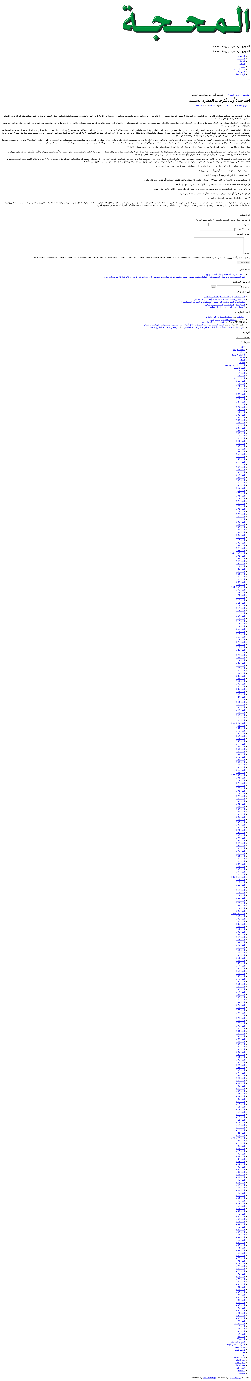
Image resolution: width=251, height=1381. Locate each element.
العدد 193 (240, 550)
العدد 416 (240, 1119)
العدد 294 (240, 837)
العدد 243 (240, 707)
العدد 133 (240, 417)
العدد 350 (240, 955)
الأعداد (242, 61)
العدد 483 (240, 1292)
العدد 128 (240, 404)
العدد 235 (240, 683)
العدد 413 (240, 1112)
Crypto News (239, 349)
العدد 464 (240, 1242)
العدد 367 (240, 999)
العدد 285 (240, 814)
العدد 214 (240, 616)
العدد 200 (240, 571)
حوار (243, 1354)
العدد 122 (240, 388)
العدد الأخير (240, 58)
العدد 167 (240, 482)
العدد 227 (240, 660)
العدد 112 (240, 381)
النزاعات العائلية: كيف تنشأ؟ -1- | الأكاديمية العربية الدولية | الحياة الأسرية (214, 327)
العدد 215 (240, 618)
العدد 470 (240, 1258)
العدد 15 (241, 448)
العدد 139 (240, 433)
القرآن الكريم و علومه (236, 1344)
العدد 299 (240, 851)
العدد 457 (240, 1224)
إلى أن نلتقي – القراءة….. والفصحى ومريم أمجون (225, 304)
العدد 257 (240, 743)
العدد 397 (240, 1072)
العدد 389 (240, 1052)
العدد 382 (240, 1033)
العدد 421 (240, 1133)
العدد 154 (240, 456)
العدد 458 (240, 1227)
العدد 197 (240, 558)
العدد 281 (240, 804)
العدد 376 (240, 1018)
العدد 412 (240, 1109)
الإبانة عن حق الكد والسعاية (213, 322)
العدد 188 (240, 535)
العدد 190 (240, 542)
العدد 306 (240, 869)
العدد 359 (240, 978)
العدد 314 (240, 887)
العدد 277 (240, 793)
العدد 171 (240, 495)
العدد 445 (240, 1193)
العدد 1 (242, 370)
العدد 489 (240, 1307)
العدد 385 (240, 1041)
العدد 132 (240, 414)
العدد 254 (240, 736)
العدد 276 (240, 790)
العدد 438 (240, 1174)
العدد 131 (240, 412)
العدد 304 (240, 864)
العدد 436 (240, 1169)
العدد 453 (240, 1213)
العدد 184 (240, 532)
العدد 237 (240, 689)
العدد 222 (240, 647)
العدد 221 (240, 644)
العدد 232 (240, 676)
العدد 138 (240, 430)
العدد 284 (240, 811)
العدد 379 (240, 1025)
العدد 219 (240, 636)
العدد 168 (240, 485)
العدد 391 (240, 1057)
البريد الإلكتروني (242, 229)
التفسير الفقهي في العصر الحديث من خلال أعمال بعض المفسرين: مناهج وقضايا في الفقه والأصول (184, 324)
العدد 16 (241, 464)
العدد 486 (240, 1300)
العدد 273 (240, 783)
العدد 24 (241, 696)
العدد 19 (241, 540)
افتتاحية (212, 105)
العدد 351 (240, 958)
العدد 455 (240, 1219)
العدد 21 (241, 595)
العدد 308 (240, 874)
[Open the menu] (249, 79)
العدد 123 (240, 391)
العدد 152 (240, 451)
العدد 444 (240, 1190)
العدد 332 (240, 916)
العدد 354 (240, 965)
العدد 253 (240, 733)
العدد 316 (240, 892)
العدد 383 (240, 1036)
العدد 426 (240, 1143)
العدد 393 (240, 1062)
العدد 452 (240, 1211)
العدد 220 (240, 642)
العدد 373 (240, 1010)
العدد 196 (240, 555)
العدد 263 (240, 759)
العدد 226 (240, 657)
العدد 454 (240, 1216)
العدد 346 (240, 947)
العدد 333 (240, 918)
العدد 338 (240, 931)
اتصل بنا (241, 71)
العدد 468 (240, 1253)
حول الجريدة (239, 69)
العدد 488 (240, 1305)
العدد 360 (240, 981)
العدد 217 (240, 626)
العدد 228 (240, 663)
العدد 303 (240, 861)
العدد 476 (240, 1274)
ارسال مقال (240, 74)
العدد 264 (240, 762)
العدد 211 (240, 602)
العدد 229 (240, 665)
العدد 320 (240, 903)
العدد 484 (240, 1294)
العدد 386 (240, 1044)
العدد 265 (240, 764)
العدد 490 (240, 1310)
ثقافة (243, 1352)
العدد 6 (242, 1326)
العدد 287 (240, 819)
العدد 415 (240, 1117)
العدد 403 (240, 1086)
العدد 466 (240, 1247)
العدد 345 (240, 945)
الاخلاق (242, 360)
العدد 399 (240, 1078)
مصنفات (241, 1373)
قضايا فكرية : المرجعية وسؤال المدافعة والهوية (224, 274)
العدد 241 (240, 702)
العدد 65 (241, 1336)
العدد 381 (240, 1031)
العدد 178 (240, 514)
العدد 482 (240, 1289)
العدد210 (241, 1339)
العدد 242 (240, 704)
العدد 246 (240, 715)
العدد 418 (240, 1125)
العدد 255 (240, 738)
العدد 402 (240, 1083)
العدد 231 (240, 673)
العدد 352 (240, 960)
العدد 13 (241, 409)
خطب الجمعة (239, 1357)
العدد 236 (240, 686)
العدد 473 (240, 1266)
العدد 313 (240, 884)
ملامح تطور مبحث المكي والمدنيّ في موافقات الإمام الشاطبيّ (219, 299)
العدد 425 (240, 1140)
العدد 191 (240, 545)
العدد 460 (240, 1232)
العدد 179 (240, 516)
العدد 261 (240, 754)
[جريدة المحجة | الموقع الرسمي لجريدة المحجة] (186, 41)
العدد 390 (240, 1054)
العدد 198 (240, 561)
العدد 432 (240, 1159)
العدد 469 (240, 1255)
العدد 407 (240, 1096)
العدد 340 (240, 937)
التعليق (247, 253)
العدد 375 (240, 1015)
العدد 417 (240, 1122)
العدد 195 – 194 (237, 553)
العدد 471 (240, 1260)
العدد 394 (240, 1065)
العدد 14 (241, 435)
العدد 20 (241, 569)
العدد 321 (240, 905)
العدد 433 (240, 1161)
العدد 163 (240, 472)
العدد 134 (240, 420)
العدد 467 (240, 1250)
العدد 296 (240, 843)
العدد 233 (240, 678)
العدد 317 (240, 895)
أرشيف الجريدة (238, 354)
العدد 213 (240, 610)
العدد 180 (240, 522)
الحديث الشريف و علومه (235, 365)
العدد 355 (240, 968)
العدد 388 (240, 1049)
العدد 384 (240, 1039)
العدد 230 (240, 670)
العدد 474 (240, 1268)
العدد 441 (240, 1182)
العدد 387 (240, 1046)
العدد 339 (240, 934)
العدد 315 (240, 890)
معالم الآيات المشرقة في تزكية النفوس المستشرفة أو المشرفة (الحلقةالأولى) (213, 302)
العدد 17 (241, 490)
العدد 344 (240, 942)
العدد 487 (240, 1302)
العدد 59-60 (239, 1323)
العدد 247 (240, 717)
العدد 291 (240, 830)
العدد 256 (240, 741)
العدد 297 (240, 845)
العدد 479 (240, 1281)
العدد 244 (240, 710)
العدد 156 (240, 459)
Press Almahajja (209, 1377)
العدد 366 (240, 997)
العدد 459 (240, 1229)
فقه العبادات (240, 1365)
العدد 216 (240, 623)
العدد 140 (240, 438)
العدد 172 (240, 498)
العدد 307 (240, 871)
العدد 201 (240, 574)
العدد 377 (240, 1020)
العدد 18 (241, 519)
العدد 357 (240, 973)
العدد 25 (241, 725)
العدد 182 (240, 527)
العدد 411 (240, 1106)
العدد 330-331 (238, 913)
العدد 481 (240, 1287)
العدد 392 (240, 1059)
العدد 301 (240, 856)
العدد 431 (240, 1156)
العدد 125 (240, 396)
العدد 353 (240, 963)
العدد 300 (240, 853)
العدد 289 (240, 824)
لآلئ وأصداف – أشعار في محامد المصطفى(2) (226, 307)
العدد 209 (240, 592)
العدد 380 (240, 1028)
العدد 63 (241, 1331)
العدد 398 (240, 1075)
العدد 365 (240, 994)
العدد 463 (240, 1240)
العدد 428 (240, 1148)
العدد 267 (240, 770)
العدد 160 (240, 467)
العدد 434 (240, 1164)
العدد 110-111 (238, 378)
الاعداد (238, 95)
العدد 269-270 (238, 775)
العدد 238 (240, 691)
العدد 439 (240, 1177)
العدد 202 (240, 576)
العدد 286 (240, 817)
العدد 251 (240, 728)
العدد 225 (240, 655)
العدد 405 (240, 1091)
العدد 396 (240, 1070)
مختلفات (241, 1370)
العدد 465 (240, 1245)
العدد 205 (240, 584)
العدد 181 (240, 524)
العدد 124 (240, 394)
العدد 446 (240, 1195)
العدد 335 (240, 924)
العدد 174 (229, 95)
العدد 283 (240, 809)
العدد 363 (240, 989)
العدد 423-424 (238, 1138)
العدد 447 (240, 1198)
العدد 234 (240, 681)
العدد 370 (240, 1005)
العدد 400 (240, 1080)
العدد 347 (240, 950)
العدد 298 (240, 848)
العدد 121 (240, 386)
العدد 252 (240, 730)
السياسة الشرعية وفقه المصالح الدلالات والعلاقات (224, 296)
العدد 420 (240, 1130)
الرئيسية (241, 56)
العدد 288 (240, 822)
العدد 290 (240, 827)
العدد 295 (240, 840)
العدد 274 (240, 785)
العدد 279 (240, 798)
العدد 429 (240, 1151)
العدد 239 (240, 694)
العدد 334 (240, 921)
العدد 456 (240, 1221)
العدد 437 (240, 1172)
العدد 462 (240, 1237)
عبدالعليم (241, 317)
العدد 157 (240, 461)
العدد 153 (240, 454)
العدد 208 (240, 589)
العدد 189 (240, 537)
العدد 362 (240, 986)
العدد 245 (240, 712)
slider (242, 352)
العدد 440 (240, 1180)
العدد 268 (240, 772)
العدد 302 (240, 858)
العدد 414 (240, 1114)
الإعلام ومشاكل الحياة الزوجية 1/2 (164, 327)
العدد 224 (240, 652)
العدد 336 (240, 926)
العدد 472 (240, 1263)
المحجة (199, 105)
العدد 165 (240, 477)
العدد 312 (240, 882)
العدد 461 (240, 1234)
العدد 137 (240, 428)
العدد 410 (240, 1104)
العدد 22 (241, 639)
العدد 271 (240, 777)
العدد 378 (240, 1023)
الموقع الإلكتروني (243, 234)
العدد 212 (240, 608)
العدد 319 (240, 900)
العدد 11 (241, 375)
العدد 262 (240, 757)
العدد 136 (240, 425)
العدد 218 (240, 631)
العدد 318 (240, 898)
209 (243, 347)
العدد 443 (240, 1187)
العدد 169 (240, 488)
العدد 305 (240, 866)
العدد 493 (240, 1318)
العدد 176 (240, 508)
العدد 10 (241, 373)
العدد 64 (241, 1334)
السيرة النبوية (239, 367)
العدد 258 (240, 746)
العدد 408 (240, 1099)
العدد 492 (240, 1315)
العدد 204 (240, 582)
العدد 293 (240, 835)
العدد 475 (240, 1271)
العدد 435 (240, 1166)
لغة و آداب (240, 1368)
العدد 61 (241, 1328)
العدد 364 (240, 992)
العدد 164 (240, 475)
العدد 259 (240, 749)
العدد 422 (240, 1135)
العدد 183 (240, 529)
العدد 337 (240, 929)
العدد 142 (240, 443)
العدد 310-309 (238, 877)
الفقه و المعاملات (237, 1341)
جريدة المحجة (235, 1377)
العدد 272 (240, 780)
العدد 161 (240, 469)
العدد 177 (240, 511)
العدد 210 (240, 597)
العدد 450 (240, 1206)
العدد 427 (240, 1146)
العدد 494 (240, 1321)
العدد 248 (240, 720)
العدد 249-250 (238, 723)
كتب (243, 66)
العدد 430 (240, 1153)
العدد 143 (240, 446)
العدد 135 (240, 422)
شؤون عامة (240, 1362)
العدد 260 (240, 751)
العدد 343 (240, 939)
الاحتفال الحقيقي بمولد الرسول (223, 319)
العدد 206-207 (238, 587)
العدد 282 (240, 806)
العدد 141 (240, 441)
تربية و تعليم (240, 1349)
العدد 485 (240, 1297)
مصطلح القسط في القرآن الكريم (219, 317)
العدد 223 (240, 649)
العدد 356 (240, 971)
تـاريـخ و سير (239, 1347)
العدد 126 (240, 399)
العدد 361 (240, 984)
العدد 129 (240, 407)
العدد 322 (240, 908)
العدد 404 (240, 1088)
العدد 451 (240, 1208)
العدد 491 (240, 1313)
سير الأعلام (240, 1360)
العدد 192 (240, 548)
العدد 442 (240, 1185)
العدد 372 (240, 1007)
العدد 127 (240, 401)
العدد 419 (240, 1127)
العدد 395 (240, 1067)
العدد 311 (240, 879)
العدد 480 (240, 1284)
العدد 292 (240, 832)
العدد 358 (240, 976)
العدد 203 (240, 579)
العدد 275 (240, 788)
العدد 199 (240, 563)
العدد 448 (240, 1200)
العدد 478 (240, 1279)
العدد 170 (240, 493)
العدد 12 (241, 383)
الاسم (247, 224)
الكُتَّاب (242, 64)
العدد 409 (240, 1101)
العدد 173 (240, 501)
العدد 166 (240, 480)
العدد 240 (240, 699)
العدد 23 (241, 668)
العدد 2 (242, 566)
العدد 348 (240, 952)
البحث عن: (245, 286)
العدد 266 (240, 767)
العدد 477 (240, 1276)
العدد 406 (240, 1093)
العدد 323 (240, 911)
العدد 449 (240, 1203)
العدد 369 (240, 1002)
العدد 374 (240, 1012)
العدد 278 (240, 796)
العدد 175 (240, 506)
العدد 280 (240, 801)
